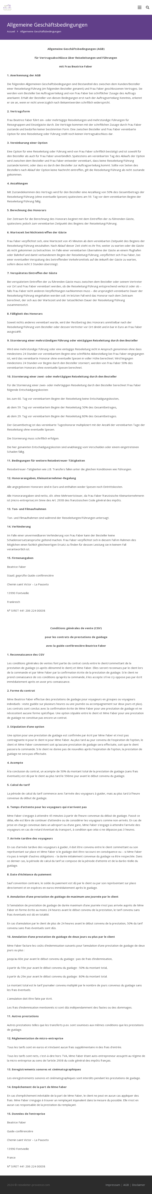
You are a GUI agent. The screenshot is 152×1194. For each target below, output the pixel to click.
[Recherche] (147, 7)
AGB (126, 1185)
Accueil (11, 31)
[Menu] (140, 7)
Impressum (112, 1185)
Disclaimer (138, 1185)
